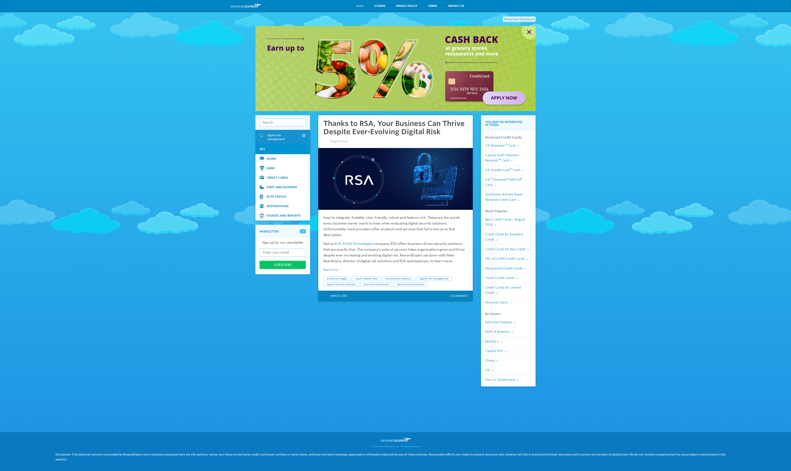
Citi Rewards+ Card (500, 145)
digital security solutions (341, 284)
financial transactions (376, 284)
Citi (487, 370)
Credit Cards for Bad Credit (505, 249)
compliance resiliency (399, 278)
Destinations (278, 206)
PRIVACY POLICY (406, 6)
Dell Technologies (359, 244)
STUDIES (379, 6)
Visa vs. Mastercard (500, 380)
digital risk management (434, 278)
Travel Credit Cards (499, 278)
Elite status (276, 196)
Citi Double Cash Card (502, 170)
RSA (338, 244)
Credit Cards (277, 177)
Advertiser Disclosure (519, 19)
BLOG (360, 6)
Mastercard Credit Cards (503, 268)
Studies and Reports (284, 215)
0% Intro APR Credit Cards (505, 259)
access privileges (337, 278)
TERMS (432, 6)
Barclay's (491, 341)
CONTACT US (456, 6)
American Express (498, 322)
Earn (271, 168)
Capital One (494, 351)
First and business (282, 187)
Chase (490, 360)
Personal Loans (496, 302)
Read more (330, 269)
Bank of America (497, 332)
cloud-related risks (366, 278)
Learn (271, 158)
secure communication (410, 284)
